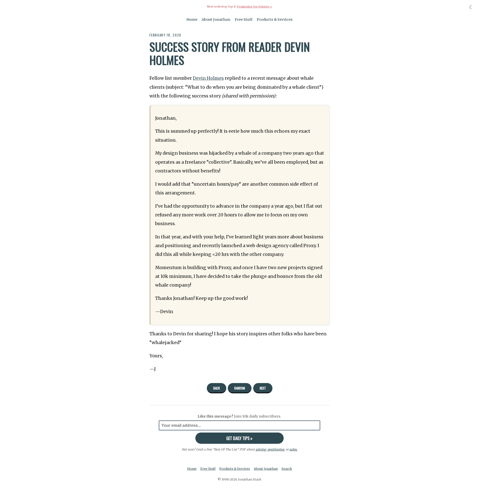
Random (239, 388)
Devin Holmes (208, 78)
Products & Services (275, 19)
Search (286, 469)
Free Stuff (243, 19)
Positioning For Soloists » (254, 6)
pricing (261, 449)
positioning (275, 449)
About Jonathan (216, 19)
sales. (293, 449)
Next (263, 388)
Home (191, 19)
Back (216, 388)
